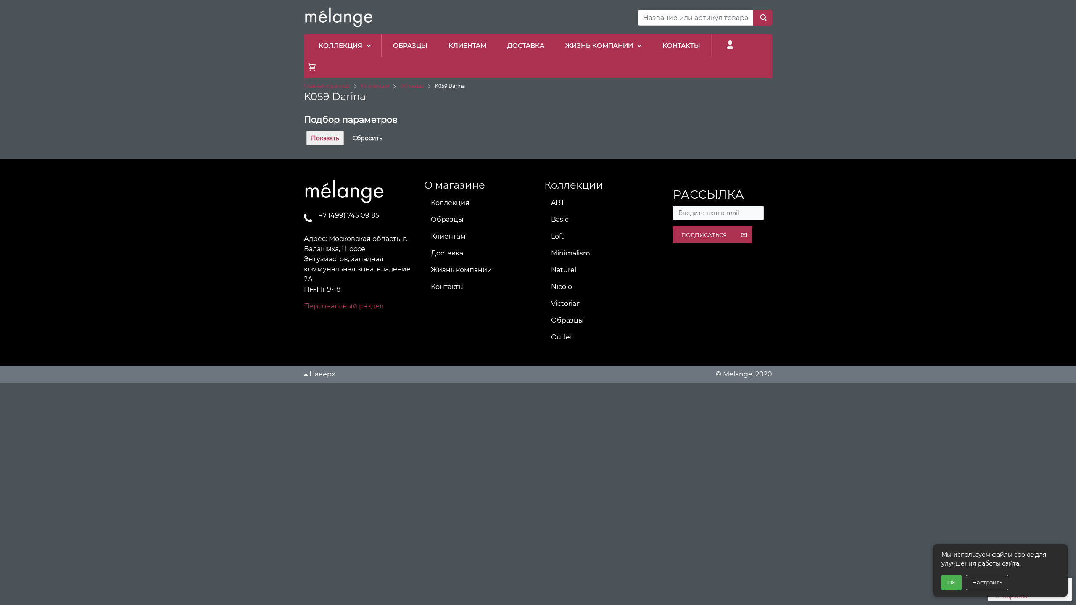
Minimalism (570, 253)
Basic (560, 220)
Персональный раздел (344, 306)
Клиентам (448, 236)
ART (557, 203)
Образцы (447, 220)
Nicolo (561, 287)
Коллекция (450, 203)
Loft (557, 236)
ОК (951, 582)
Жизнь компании (461, 270)
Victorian (566, 304)
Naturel (563, 270)
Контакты (447, 287)
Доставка (447, 253)
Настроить (987, 582)
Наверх (321, 374)
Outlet (562, 337)
